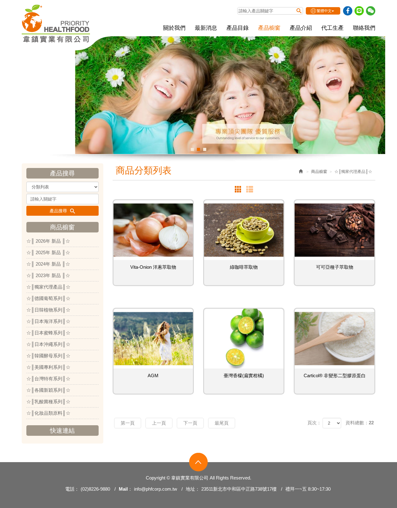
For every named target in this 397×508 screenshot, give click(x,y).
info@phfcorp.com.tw (155, 489)
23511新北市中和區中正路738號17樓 (239, 489)
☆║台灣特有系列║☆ (48, 378)
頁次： (314, 422)
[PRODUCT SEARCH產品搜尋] (299, 11)
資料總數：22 (360, 422)
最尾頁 (222, 423)
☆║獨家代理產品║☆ (48, 286)
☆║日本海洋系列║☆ (48, 321)
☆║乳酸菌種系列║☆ (48, 401)
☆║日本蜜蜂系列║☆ (48, 332)
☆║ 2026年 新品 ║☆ (48, 241)
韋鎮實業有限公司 (56, 23)
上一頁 (159, 423)
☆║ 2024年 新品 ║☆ (48, 264)
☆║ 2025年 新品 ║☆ (48, 252)
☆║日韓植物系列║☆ (48, 309)
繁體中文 (324, 11)
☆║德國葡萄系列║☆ (48, 298)
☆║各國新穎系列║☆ (48, 390)
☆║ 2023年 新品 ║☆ (48, 275)
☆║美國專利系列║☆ (48, 367)
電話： (72, 489)
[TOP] (198, 462)
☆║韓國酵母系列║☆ (48, 355)
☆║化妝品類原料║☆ (48, 413)
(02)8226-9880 (95, 489)
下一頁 (190, 423)
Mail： (125, 489)
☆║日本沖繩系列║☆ (48, 344)
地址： (193, 489)
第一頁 (128, 423)
